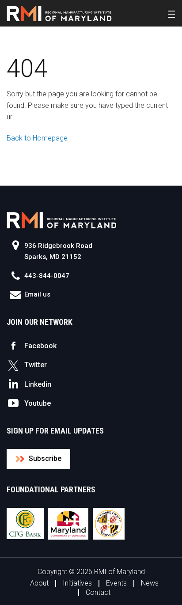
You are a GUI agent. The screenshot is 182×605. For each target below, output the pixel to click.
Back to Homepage (37, 138)
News (150, 583)
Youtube (37, 403)
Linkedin (37, 384)
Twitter (35, 365)
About (39, 583)
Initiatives (77, 583)
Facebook (40, 346)
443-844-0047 (46, 276)
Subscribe (45, 458)
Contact (98, 592)
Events (116, 583)
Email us (37, 294)
